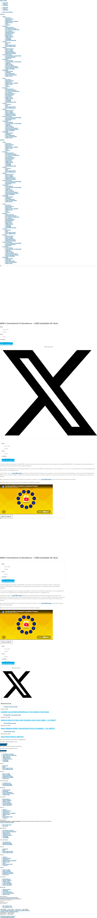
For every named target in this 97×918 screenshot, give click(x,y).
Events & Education (7, 54)
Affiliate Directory (9, 36)
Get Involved (5, 59)
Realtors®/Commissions (10, 53)
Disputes (4, 47)
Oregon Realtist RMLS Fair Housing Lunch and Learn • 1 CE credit (28, 720)
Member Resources (9, 27)
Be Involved (8, 42)
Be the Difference (9, 60)
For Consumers (8, 30)
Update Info (5, 2)
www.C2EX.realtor (17, 473)
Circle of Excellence (9, 65)
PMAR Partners (9, 22)
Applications (5, 5)
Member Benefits (9, 71)
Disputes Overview (9, 48)
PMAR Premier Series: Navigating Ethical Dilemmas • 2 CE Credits (28, 728)
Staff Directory (8, 20)
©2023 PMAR (3, 909)
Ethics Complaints (9, 51)
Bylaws (7, 23)
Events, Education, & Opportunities (13, 55)
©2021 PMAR (3, 912)
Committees (8, 62)
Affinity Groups (8, 64)
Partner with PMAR (10, 68)
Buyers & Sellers (9, 49)
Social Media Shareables (10, 40)
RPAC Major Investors (10, 45)
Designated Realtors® (10, 32)
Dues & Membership (10, 73)
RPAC (6, 43)
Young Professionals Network (11, 67)
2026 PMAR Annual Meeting (12, 737)
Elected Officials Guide (10, 46)
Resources (5, 26)
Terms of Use (18, 909)
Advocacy (5, 41)
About (4, 16)
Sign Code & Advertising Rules (12, 29)
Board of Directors (9, 18)
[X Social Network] (50, 435)
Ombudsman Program (10, 52)
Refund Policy (8, 58)
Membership (5, 70)
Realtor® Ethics (8, 76)
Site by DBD (25, 909)
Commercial (8, 38)
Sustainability (8, 39)
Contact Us (5, 4)
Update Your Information (11, 74)
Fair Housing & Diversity (11, 28)
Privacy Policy (11, 909)
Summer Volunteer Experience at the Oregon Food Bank (25, 712)
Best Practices (8, 34)
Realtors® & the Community (11, 21)
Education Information (10, 57)
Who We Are (8, 17)
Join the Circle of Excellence (11, 66)
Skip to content (3, 0)
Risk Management (9, 33)
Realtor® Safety (8, 35)
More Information (6, 344)
